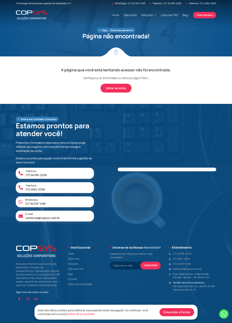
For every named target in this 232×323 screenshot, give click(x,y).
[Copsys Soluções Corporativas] (31, 15)
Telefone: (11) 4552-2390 (202, 3)
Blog (185, 15)
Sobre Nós (130, 15)
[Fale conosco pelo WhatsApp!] (224, 314)
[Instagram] (27, 299)
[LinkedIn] (36, 299)
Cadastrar (150, 265)
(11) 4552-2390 (181, 258)
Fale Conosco (205, 15)
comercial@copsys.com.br (187, 268)
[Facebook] (19, 299)
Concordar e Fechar (176, 312)
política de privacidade (80, 314)
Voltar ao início (116, 88)
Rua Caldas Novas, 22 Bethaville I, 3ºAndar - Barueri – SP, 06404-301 (191, 275)
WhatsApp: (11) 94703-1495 (130, 3)
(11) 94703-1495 (182, 263)
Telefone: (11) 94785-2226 (167, 3)
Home (115, 15)
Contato (72, 279)
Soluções (147, 15)
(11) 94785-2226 (182, 253)
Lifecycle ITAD (169, 15)
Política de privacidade (80, 284)
